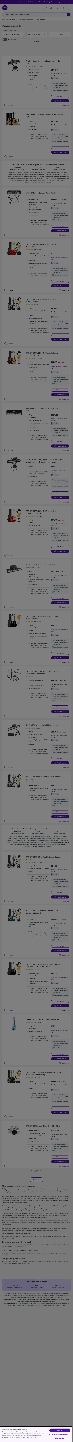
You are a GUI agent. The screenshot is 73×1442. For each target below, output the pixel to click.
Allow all (59, 1430)
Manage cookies (59, 1438)
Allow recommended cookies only (59, 1434)
